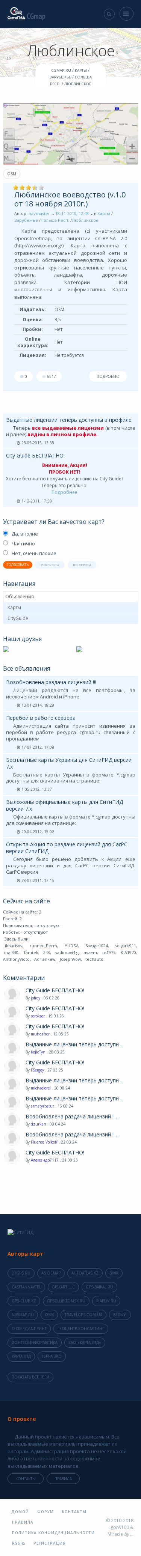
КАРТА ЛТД (21, 1356)
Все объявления (26, 668)
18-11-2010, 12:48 (72, 213)
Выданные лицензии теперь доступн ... (75, 1044)
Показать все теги (30, 1377)
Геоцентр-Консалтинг (81, 1328)
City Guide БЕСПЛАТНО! (35, 455)
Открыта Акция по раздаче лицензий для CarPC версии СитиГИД (66, 848)
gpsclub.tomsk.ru (66, 1300)
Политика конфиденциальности (53, 1532)
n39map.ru (23, 1314)
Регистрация (49, 1543)
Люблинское (85, 220)
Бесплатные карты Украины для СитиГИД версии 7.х (69, 763)
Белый (120, 1314)
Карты (103, 213)
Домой (20, 1511)
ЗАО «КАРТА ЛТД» (84, 1342)
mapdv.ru (106, 1300)
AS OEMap (51, 1273)
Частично (23, 543)
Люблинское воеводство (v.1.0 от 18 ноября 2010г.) (70, 199)
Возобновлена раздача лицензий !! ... (73, 1116)
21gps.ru (21, 1273)
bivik (113, 1273)
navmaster (39, 213)
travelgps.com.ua (83, 1314)
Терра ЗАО (52, 1356)
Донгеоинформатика (35, 1342)
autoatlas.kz (85, 1273)
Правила (63, 1478)
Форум (45, 1511)
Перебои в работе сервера (41, 717)
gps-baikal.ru (99, 1287)
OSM (11, 173)
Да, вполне (25, 533)
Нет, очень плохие (34, 553)
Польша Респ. (55, 220)
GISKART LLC (63, 1287)
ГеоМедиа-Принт (29, 1328)
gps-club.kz (24, 1300)
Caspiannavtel (26, 1287)
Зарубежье (26, 220)
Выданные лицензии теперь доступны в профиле (69, 419)
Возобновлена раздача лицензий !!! (51, 682)
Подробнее (64, 492)
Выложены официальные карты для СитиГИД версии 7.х (64, 805)
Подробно (108, 376)
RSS (17, 1543)
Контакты (25, 1478)
